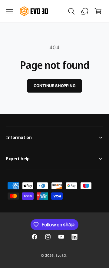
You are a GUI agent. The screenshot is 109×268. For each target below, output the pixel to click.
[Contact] (84, 11)
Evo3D (60, 255)
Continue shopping (55, 85)
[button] (9, 11)
